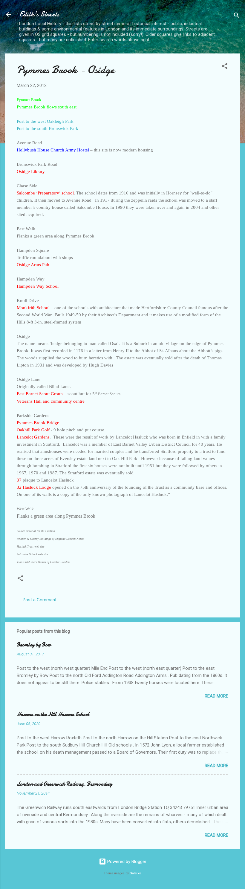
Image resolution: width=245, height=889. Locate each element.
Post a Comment (39, 600)
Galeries (136, 873)
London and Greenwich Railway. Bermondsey (64, 784)
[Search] (236, 16)
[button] (224, 67)
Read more (216, 696)
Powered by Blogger (126, 861)
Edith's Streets (39, 14)
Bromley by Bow (34, 645)
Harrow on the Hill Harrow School (53, 714)
